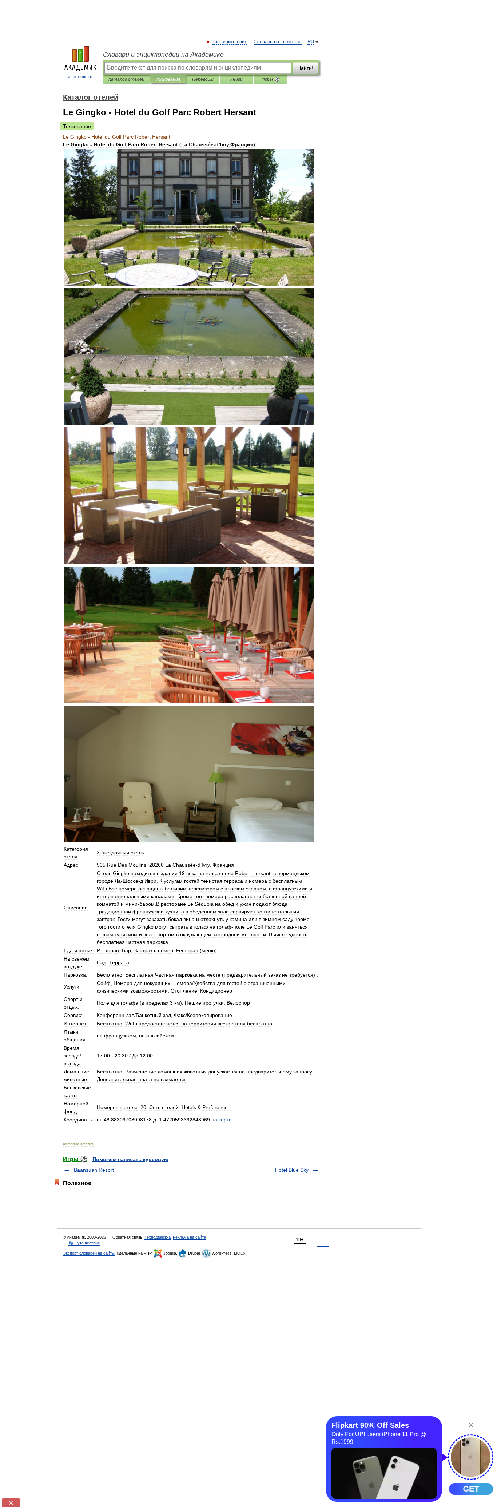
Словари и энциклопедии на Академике (163, 54)
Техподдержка (157, 1237)
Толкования (168, 79)
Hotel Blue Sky (292, 1170)
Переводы (203, 79)
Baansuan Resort (94, 1170)
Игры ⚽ (270, 79)
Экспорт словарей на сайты (89, 1253)
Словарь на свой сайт (278, 41)
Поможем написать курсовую (130, 1159)
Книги (236, 79)
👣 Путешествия (84, 1243)
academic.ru (80, 76)
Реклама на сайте (189, 1237)
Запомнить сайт (229, 41)
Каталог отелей (126, 79)
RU (310, 41)
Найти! (305, 68)
